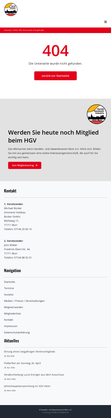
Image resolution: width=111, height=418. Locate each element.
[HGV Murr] (11, 4)
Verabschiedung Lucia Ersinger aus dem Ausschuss (34, 374)
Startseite (8, 30)
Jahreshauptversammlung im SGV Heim (27, 386)
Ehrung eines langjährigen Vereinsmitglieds (29, 351)
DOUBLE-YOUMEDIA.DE (59, 412)
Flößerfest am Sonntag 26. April (22, 363)
